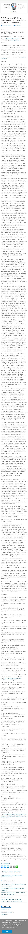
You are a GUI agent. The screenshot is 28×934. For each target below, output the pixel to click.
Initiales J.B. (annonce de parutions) (10, 871)
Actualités (17, 25)
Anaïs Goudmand (7, 25)
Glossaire (3, 914)
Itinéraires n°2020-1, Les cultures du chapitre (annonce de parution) (12, 876)
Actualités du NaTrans (6, 912)
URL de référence (5, 863)
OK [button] (7, 931)
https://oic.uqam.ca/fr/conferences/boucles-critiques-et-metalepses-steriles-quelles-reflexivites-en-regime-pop (14, 816)
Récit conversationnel (6, 897)
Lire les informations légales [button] (9, 927)
